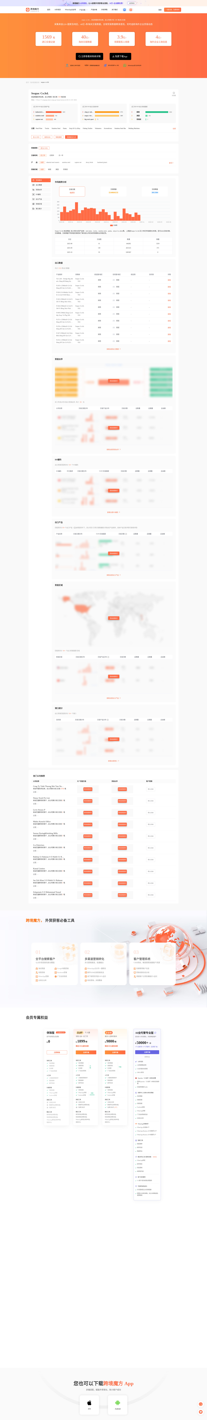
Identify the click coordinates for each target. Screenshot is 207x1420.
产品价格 (94, 9)
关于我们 (115, 9)
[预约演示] (201, 1412)
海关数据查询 (34, 82)
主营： (33, 128)
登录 (160, 10)
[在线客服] (201, 1404)
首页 (48, 9)
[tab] (41, 180)
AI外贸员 (58, 9)
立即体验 (132, 3)
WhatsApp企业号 (70, 9)
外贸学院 (104, 9)
